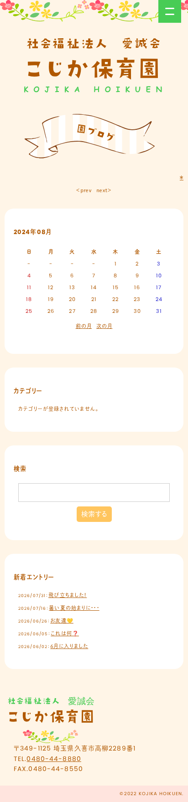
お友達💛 (61, 620)
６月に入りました (69, 646)
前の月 (84, 326)
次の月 (104, 326)
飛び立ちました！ (67, 595)
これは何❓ (65, 633)
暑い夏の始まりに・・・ (74, 608)
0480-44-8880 (53, 758)
